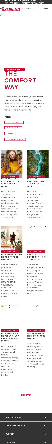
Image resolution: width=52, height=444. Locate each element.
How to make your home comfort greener (11, 257)
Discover (26, 395)
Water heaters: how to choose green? (36, 336)
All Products (27, 9)
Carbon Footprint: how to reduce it (36, 257)
